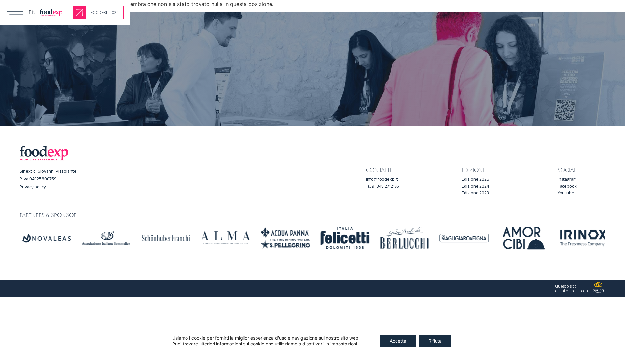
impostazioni (343, 343)
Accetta (398, 341)
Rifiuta (435, 341)
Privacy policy (33, 186)
